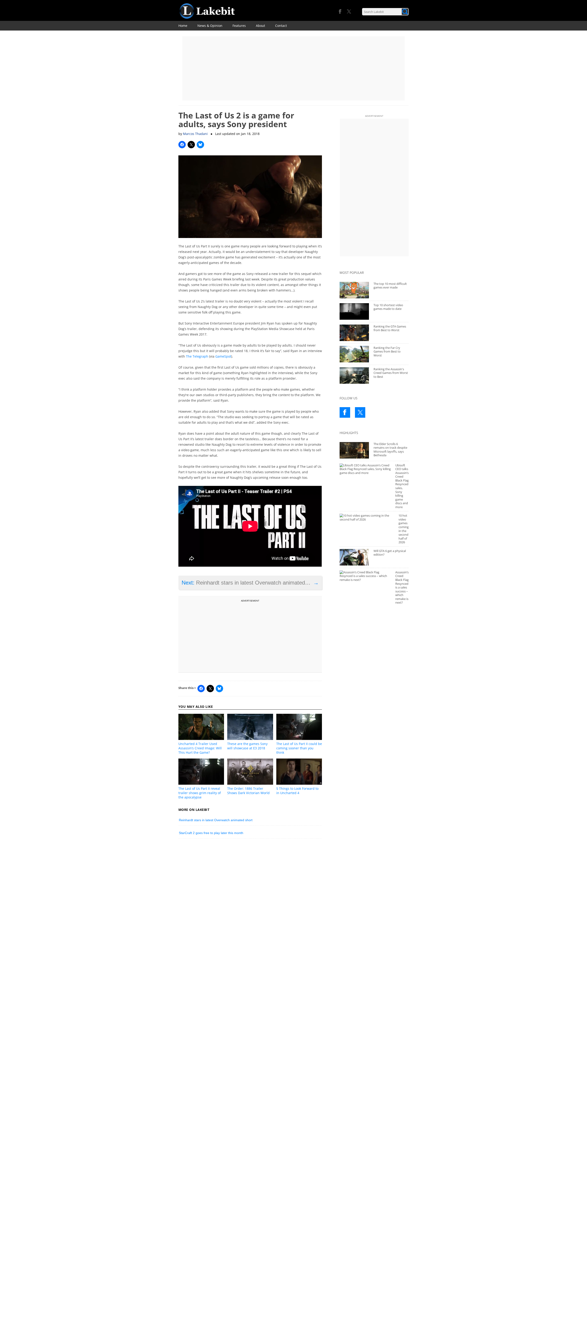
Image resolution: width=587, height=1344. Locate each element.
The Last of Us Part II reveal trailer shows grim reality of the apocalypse (199, 792)
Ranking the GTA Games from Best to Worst (390, 328)
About (260, 25)
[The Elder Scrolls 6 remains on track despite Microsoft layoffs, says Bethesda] (354, 450)
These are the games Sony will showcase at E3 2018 (247, 746)
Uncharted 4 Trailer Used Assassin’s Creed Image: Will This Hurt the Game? (200, 748)
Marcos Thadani (195, 134)
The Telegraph (197, 356)
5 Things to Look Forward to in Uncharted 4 (297, 790)
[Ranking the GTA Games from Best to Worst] (354, 333)
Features (239, 25)
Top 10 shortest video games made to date (388, 307)
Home (182, 25)
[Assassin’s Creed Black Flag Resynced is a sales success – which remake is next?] (365, 576)
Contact (281, 25)
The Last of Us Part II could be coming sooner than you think (299, 748)
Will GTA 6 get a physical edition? (390, 553)
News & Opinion (209, 25)
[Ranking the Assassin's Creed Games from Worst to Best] (354, 375)
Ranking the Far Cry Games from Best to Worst (387, 351)
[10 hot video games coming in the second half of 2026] (367, 517)
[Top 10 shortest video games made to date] (354, 311)
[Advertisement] (293, 68)
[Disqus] (250, 905)
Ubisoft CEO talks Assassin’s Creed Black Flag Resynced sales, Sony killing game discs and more (402, 486)
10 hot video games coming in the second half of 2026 (404, 528)
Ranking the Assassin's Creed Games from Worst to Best (391, 373)
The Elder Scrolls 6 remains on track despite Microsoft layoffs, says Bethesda (390, 449)
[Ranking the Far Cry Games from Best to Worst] (354, 354)
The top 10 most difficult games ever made (390, 286)
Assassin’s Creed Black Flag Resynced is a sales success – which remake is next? (402, 587)
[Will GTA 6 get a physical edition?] (354, 557)
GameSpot (223, 356)
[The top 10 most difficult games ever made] (354, 290)
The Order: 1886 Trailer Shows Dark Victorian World (248, 790)
